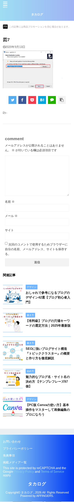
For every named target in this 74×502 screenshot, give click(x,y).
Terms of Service (52, 471)
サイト (9, 230)
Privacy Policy (24, 471)
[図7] (42, 100)
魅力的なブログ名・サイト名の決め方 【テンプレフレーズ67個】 (48, 381)
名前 (10, 201)
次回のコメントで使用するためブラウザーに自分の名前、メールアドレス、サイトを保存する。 (36, 249)
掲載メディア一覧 (15, 462)
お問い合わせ (12, 441)
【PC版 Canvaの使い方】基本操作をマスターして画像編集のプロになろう (48, 409)
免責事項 (9, 455)
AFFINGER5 (44, 495)
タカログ (37, 14)
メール (11, 216)
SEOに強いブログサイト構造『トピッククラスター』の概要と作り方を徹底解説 (48, 353)
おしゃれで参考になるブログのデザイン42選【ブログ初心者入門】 (48, 297)
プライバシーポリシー (18, 448)
